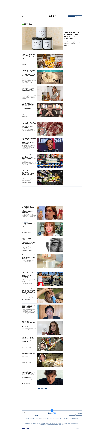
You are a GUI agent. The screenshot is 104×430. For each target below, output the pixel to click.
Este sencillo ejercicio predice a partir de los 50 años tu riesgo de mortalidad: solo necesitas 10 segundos (28, 275)
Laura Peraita (24, 84)
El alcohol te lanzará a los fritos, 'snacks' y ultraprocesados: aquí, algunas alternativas (28, 56)
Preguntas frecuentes (43, 424)
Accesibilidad (66, 418)
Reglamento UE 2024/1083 (73, 418)
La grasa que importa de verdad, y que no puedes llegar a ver (28, 225)
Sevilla (54, 18)
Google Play (79, 414)
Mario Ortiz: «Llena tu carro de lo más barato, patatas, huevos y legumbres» (28, 339)
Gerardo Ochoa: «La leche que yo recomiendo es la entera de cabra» (28, 306)
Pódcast (63, 424)
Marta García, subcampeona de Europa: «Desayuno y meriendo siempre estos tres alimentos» (28, 324)
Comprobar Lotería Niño (28, 423)
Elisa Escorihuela (24, 232)
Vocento (27, 418)
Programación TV (58, 423)
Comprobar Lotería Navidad (41, 423)
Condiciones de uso (56, 418)
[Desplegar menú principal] (22, 16)
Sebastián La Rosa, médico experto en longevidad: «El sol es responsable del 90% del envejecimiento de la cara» (28, 242)
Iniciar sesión (79, 16)
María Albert (24, 134)
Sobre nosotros (32, 418)
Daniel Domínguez (25, 250)
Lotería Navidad (48, 423)
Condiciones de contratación (47, 419)
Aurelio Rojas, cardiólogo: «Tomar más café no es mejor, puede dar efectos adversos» (28, 256)
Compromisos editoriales (57, 419)
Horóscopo (53, 423)
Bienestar (28, 24)
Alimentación (69, 24)
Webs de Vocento (78, 428)
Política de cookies (49, 418)
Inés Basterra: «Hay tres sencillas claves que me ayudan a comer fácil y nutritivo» (28, 90)
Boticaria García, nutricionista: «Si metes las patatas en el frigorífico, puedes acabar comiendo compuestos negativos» (29, 209)
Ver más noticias (42, 388)
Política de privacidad (42, 418)
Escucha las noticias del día (75, 423)
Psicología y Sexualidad (78, 24)
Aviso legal (61, 418)
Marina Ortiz (24, 166)
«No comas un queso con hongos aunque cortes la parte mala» (28, 355)
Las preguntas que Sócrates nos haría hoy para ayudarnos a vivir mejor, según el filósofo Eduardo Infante (28, 106)
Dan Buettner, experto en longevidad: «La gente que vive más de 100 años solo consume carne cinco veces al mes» (29, 125)
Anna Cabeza (24, 64)
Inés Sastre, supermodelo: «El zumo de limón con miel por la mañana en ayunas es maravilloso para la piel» (29, 141)
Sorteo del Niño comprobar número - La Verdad (54, 424)
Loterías (69, 423)
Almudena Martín (24, 182)
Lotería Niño (34, 423)
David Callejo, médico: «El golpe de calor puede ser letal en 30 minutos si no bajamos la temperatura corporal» (28, 291)
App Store (72, 414)
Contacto (37, 418)
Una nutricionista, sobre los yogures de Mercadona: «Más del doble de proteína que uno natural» (29, 157)
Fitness (73, 24)
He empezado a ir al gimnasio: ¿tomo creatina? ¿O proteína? (72, 35)
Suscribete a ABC (71, 16)
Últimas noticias (64, 423)
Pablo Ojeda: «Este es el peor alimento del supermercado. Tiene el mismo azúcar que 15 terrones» (28, 173)
